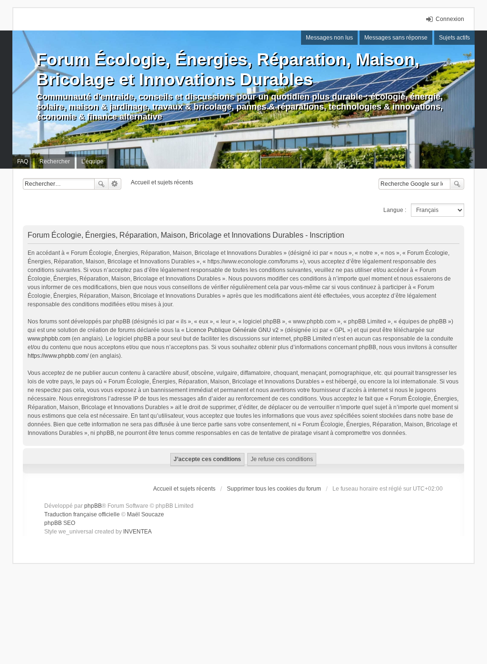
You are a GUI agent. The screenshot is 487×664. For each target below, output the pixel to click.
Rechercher (101, 184)
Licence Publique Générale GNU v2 (232, 330)
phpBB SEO (59, 523)
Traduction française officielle (82, 514)
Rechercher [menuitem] (54, 161)
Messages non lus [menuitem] (329, 37)
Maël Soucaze (145, 514)
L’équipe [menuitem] (92, 161)
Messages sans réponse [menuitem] (396, 37)
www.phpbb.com (49, 338)
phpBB (93, 506)
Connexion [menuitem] (450, 19)
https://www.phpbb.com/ (58, 355)
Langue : (394, 210)
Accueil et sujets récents (184, 488)
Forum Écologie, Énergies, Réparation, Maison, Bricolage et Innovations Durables (227, 69)
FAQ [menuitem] (22, 161)
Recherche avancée (114, 184)
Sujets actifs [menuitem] (454, 37)
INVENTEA (137, 531)
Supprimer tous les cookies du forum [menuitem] (274, 488)
